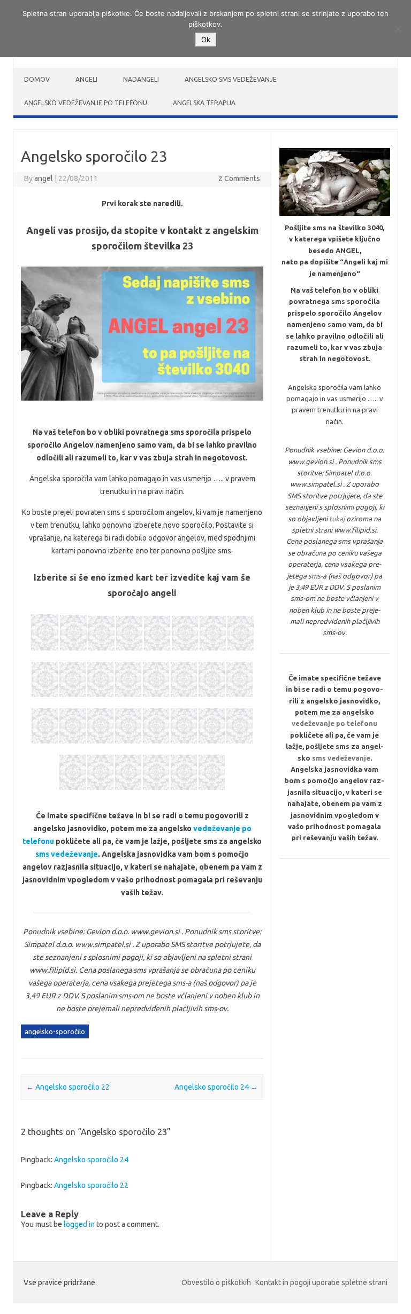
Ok (205, 39)
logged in (79, 1224)
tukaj (337, 518)
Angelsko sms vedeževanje (231, 79)
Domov (37, 79)
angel (43, 178)
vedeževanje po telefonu (334, 723)
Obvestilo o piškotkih (216, 1282)
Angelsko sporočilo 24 (216, 1087)
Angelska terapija (204, 102)
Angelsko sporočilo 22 (68, 1087)
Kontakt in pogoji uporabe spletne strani (321, 1282)
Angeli (86, 79)
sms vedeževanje (66, 854)
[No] (397, 29)
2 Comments (239, 178)
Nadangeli (141, 79)
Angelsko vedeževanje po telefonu (85, 102)
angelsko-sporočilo (55, 1031)
